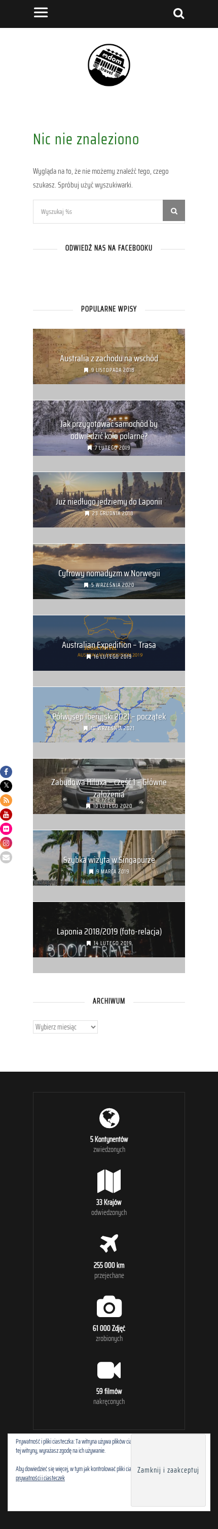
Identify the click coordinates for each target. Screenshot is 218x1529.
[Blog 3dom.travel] (109, 85)
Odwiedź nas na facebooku (109, 248)
